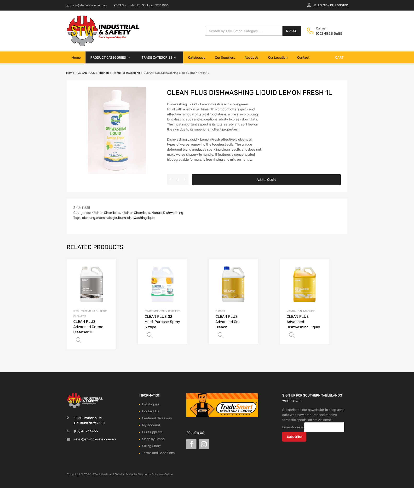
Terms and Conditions (158, 453)
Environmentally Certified (162, 311)
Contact (303, 58)
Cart (339, 58)
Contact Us (150, 411)
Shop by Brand (153, 439)
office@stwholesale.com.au (88, 5)
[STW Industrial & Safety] (103, 45)
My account (151, 425)
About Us (252, 58)
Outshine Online (162, 474)
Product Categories (108, 58)
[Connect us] (191, 444)
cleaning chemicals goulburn (104, 218)
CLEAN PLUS (86, 72)
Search (291, 31)
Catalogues (196, 58)
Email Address (293, 427)
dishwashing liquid (141, 218)
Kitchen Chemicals (106, 213)
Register (341, 5)
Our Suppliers (225, 58)
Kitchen (103, 72)
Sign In (328, 5)
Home (76, 58)
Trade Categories (157, 58)
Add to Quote (266, 180)
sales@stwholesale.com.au (95, 439)
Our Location (278, 58)
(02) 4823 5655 (327, 33)
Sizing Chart (151, 446)
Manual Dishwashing (126, 72)
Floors (220, 311)
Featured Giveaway (157, 418)
